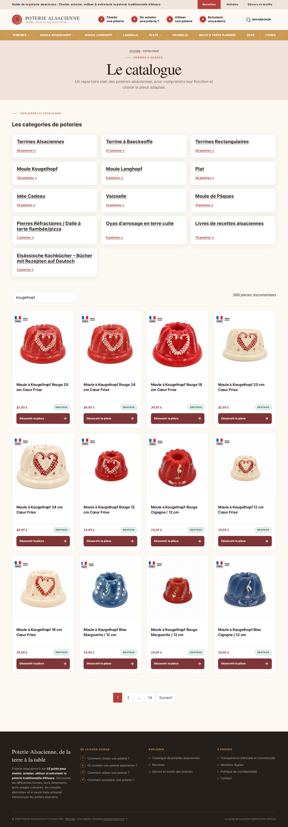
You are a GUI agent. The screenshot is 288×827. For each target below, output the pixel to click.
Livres (270, 35)
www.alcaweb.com (114, 818)
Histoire (232, 4)
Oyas (251, 35)
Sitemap (70, 818)
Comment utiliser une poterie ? (108, 772)
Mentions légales (232, 764)
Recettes (209, 4)
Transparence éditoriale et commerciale (248, 758)
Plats (153, 35)
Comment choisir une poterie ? (108, 758)
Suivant (165, 698)
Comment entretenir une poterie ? (110, 780)
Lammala (130, 35)
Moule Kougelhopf (55, 35)
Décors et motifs (260, 4)
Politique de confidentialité (239, 771)
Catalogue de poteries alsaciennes (176, 758)
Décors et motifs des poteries (172, 771)
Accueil (135, 51)
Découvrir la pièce (43, 418)
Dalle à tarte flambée (217, 35)
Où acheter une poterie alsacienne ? (112, 765)
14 (150, 698)
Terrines (19, 35)
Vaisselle (180, 35)
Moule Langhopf (98, 35)
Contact (226, 778)
